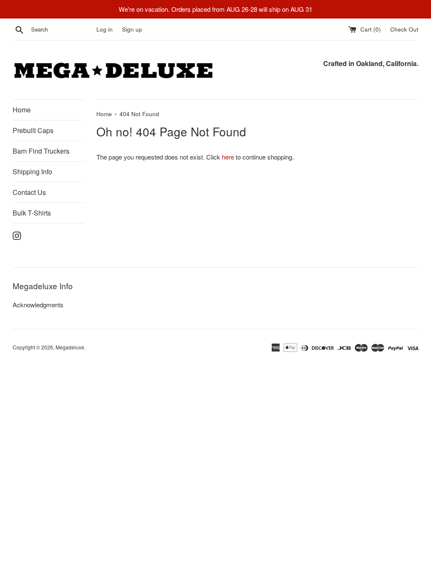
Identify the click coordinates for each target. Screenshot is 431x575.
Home (22, 109)
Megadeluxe (70, 347)
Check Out (404, 29)
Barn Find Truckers (41, 151)
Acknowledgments (38, 304)
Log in (104, 29)
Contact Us (29, 192)
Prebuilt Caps (33, 130)
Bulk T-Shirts (32, 213)
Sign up (132, 29)
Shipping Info (32, 171)
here (228, 156)
